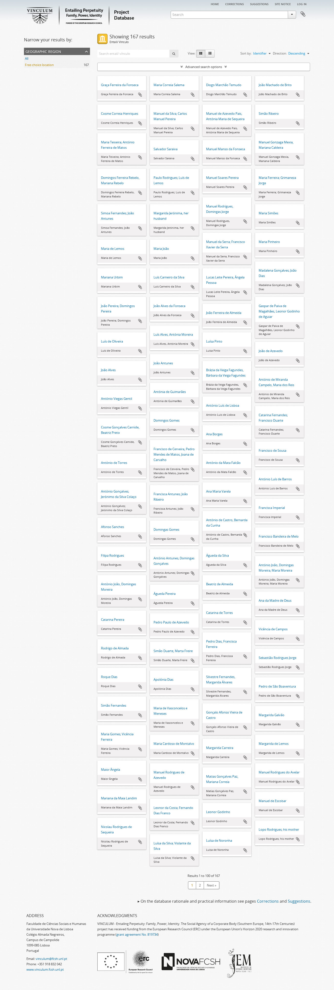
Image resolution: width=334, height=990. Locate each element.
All (26, 58)
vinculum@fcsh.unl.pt (51, 958)
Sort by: (246, 53)
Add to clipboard (140, 94)
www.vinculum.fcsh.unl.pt (45, 969)
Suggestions (259, 3)
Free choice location (39, 65)
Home (215, 3)
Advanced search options (203, 67)
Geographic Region (43, 51)
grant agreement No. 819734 (137, 934)
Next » (211, 885)
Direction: (280, 53)
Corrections (234, 3)
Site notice (283, 3)
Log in (302, 3)
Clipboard (303, 14)
